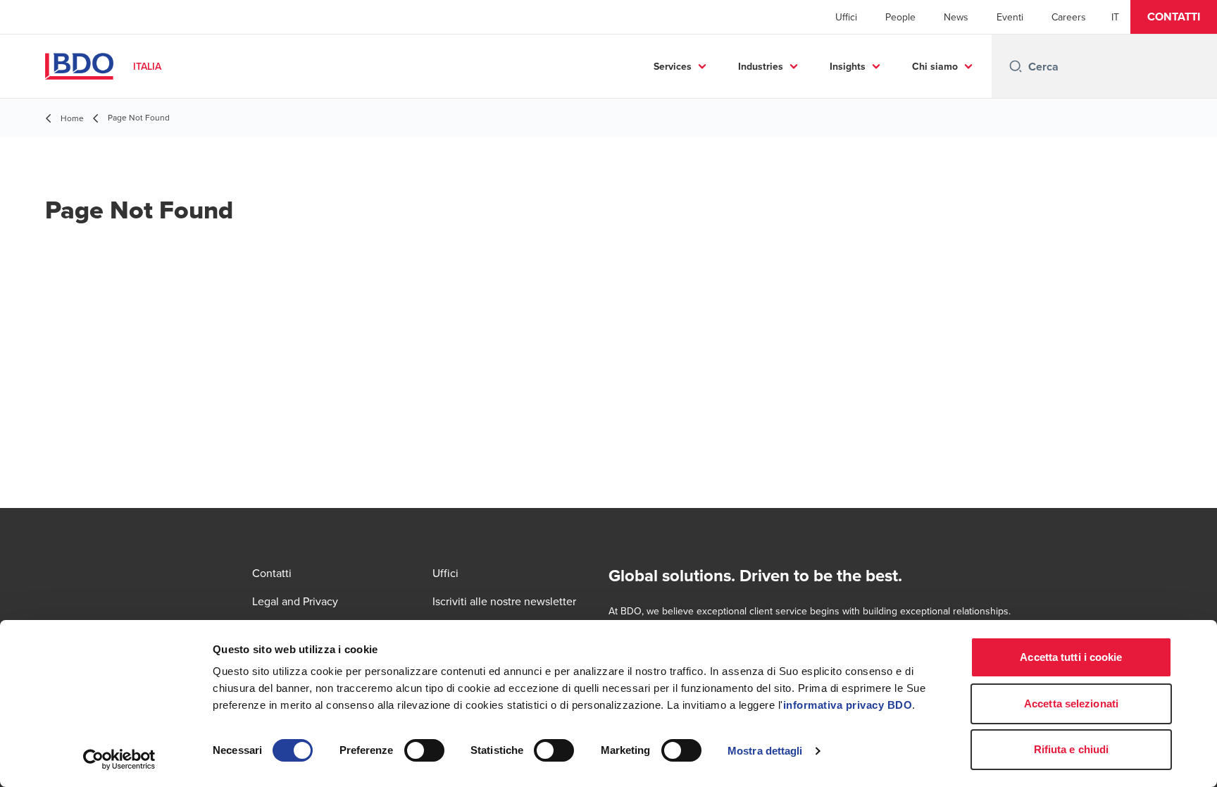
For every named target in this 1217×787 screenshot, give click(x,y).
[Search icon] (1016, 66)
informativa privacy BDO (848, 705)
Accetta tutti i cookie (1071, 657)
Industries (760, 66)
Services (673, 66)
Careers (1068, 17)
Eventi (1010, 17)
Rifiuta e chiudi (1071, 749)
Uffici (846, 17)
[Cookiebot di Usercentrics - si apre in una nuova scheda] (119, 759)
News (956, 17)
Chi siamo (935, 66)
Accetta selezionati (1071, 703)
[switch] (424, 750)
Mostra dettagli (765, 751)
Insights (848, 66)
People (900, 17)
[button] (1173, 17)
